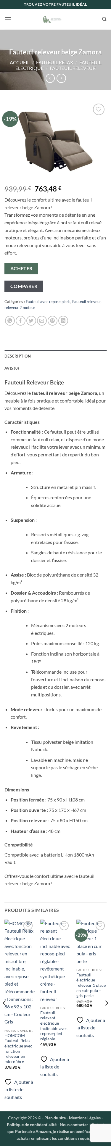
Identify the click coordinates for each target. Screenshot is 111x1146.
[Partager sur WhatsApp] (10, 321)
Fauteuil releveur (73, 68)
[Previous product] (61, 78)
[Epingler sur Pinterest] (52, 321)
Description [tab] (17, 356)
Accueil (20, 62)
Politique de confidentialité (32, 1124)
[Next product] (50, 78)
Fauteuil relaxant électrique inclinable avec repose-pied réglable (53, 1025)
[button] (8, 19)
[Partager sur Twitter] (31, 321)
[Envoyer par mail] (42, 321)
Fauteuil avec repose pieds (48, 301)
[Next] (106, 1015)
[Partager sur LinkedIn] (63, 321)
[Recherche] (104, 19)
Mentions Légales (84, 1117)
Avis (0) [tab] (11, 368)
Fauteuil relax (54, 62)
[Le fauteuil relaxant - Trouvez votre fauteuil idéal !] (55, 19)
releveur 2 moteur (19, 307)
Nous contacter (74, 1124)
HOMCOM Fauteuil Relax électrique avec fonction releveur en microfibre (18, 1048)
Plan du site (55, 1117)
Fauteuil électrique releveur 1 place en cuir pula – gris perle (91, 985)
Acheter (21, 268)
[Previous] (4, 1015)
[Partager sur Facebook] (20, 321)
